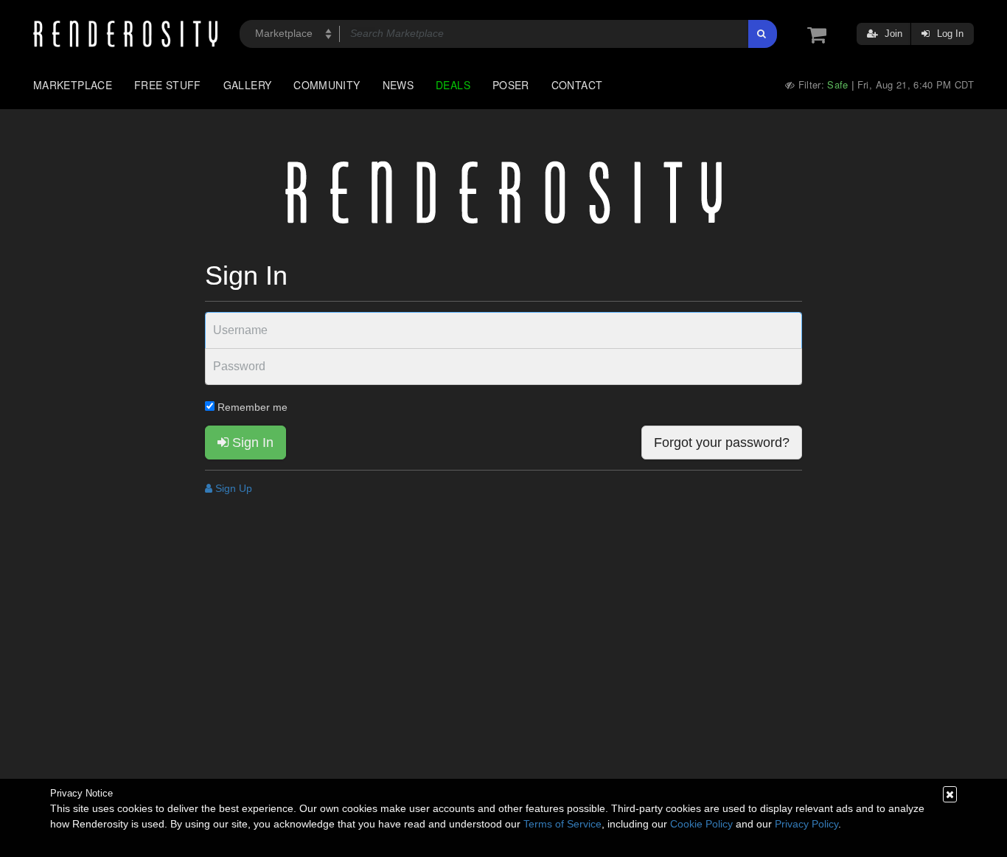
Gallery (247, 84)
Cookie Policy (701, 824)
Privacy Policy (806, 824)
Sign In (251, 442)
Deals (453, 84)
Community (326, 84)
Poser (510, 84)
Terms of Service (562, 824)
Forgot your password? (722, 442)
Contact (577, 84)
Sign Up (232, 488)
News (398, 84)
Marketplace (72, 84)
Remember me (251, 407)
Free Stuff (167, 84)
